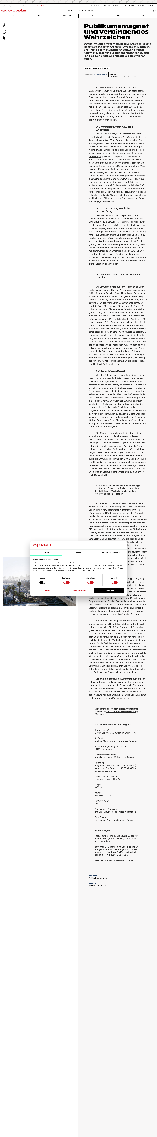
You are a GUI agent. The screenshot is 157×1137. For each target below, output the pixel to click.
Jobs (118, 16)
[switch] (66, 582)
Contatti (151, 6)
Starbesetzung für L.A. (97, 885)
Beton (106, 68)
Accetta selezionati (78, 590)
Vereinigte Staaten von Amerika (98, 878)
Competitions (65, 16)
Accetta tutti (109, 590)
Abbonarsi (141, 6)
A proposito (95, 6)
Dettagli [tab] (79, 552)
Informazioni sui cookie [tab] (110, 552)
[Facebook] (4, 25)
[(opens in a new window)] (4, 38)
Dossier (39, 16)
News (13, 16)
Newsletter (117, 6)
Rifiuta (47, 590)
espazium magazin (93, 68)
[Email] (4, 34)
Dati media (129, 6)
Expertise (106, 6)
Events (92, 16)
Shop (144, 16)
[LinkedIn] (4, 29)
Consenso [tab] (46, 552)
